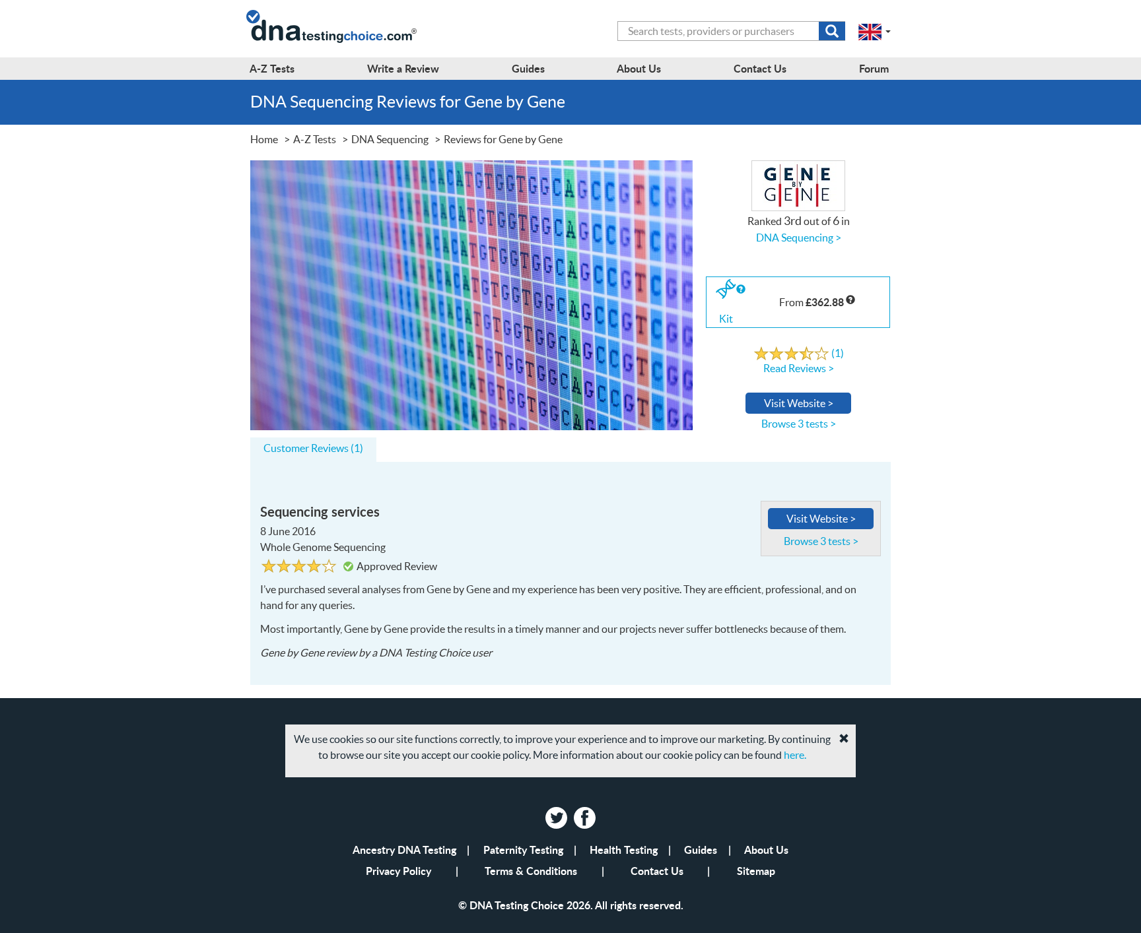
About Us (766, 849)
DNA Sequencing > (798, 237)
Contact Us (657, 870)
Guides (700, 849)
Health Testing (624, 849)
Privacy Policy (398, 870)
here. (795, 755)
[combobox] (731, 31)
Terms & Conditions (531, 870)
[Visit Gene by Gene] (471, 294)
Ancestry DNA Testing (404, 849)
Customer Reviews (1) (313, 448)
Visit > (798, 403)
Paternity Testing (523, 849)
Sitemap (756, 870)
